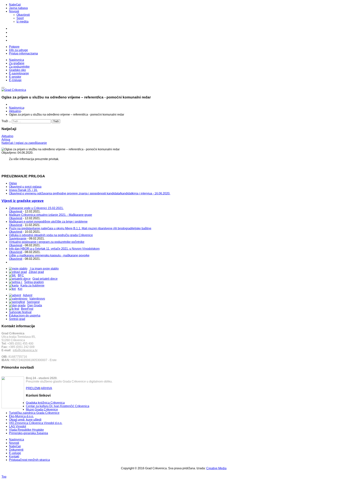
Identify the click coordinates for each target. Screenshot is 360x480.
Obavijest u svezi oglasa (25, 186)
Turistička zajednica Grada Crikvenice (34, 412)
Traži (56, 121)
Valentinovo (37, 298)
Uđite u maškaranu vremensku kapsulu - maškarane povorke (49, 255)
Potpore (14, 46)
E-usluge (15, 453)
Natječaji (15, 4)
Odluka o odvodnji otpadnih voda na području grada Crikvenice (51, 235)
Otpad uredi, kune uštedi (25, 419)
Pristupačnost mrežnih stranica (29, 459)
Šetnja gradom (34, 282)
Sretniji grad (17, 319)
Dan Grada (34, 305)
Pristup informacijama (23, 53)
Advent (27, 295)
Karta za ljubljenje (32, 285)
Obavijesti (23, 14)
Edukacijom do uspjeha (24, 315)
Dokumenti (16, 449)
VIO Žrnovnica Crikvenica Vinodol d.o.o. (35, 423)
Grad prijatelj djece (45, 278)
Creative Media (216, 468)
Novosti (14, 11)
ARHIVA (46, 388)
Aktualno (15, 111)
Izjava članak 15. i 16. (23, 190)
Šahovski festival (20, 312)
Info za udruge (18, 50)
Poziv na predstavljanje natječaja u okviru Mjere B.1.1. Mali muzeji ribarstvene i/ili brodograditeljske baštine (80, 228)
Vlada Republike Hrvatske (26, 429)
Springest (33, 302)
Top (4, 476)
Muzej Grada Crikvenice (42, 409)
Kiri (20, 288)
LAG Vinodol (17, 426)
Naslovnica (16, 107)
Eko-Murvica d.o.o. (21, 416)
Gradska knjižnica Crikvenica (45, 402)
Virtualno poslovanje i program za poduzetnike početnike (46, 241)
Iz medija (22, 21)
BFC (21, 275)
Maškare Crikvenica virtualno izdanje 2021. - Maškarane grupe (50, 214)
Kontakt (14, 456)
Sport (20, 18)
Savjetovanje (17, 238)
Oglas (13, 183)
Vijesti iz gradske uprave (23, 201)
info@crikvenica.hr (25, 350)
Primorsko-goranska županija (28, 433)
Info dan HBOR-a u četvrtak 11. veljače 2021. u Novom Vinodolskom (54, 248)
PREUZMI (33, 388)
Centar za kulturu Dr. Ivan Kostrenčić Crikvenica (57, 406)
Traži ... (6, 121)
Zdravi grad (36, 272)
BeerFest (27, 308)
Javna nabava (18, 8)
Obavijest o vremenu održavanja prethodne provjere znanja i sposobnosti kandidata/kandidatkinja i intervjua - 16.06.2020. (89, 193)
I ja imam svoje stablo (44, 268)
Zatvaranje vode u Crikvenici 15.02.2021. (36, 208)
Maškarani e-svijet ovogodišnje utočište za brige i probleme (48, 221)
